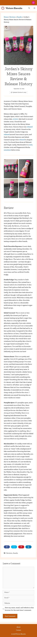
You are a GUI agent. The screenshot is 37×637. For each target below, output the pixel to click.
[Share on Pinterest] (21, 546)
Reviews (12, 17)
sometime (7, 150)
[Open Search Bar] (29, 8)
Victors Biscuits (14, 8)
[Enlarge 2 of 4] (31, 162)
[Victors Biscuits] (3, 8)
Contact (18, 630)
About (18, 627)
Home (6, 17)
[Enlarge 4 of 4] (31, 181)
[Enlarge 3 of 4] (16, 181)
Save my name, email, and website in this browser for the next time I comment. (19, 609)
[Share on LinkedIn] (28, 546)
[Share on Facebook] (7, 546)
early (31, 145)
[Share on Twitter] (14, 546)
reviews (15, 119)
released (30, 127)
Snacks (19, 17)
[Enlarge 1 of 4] (16, 162)
